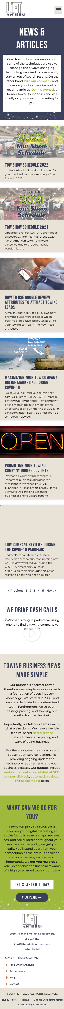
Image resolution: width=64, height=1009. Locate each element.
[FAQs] (7, 977)
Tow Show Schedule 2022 (26, 165)
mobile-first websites (20, 772)
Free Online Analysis (22, 964)
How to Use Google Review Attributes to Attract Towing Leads (31, 302)
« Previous (15, 590)
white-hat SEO (48, 772)
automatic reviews (45, 776)
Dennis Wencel (42, 89)
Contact (14, 983)
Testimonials (17, 971)
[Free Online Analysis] (7, 965)
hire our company (37, 81)
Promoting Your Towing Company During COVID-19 (27, 468)
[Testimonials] (7, 971)
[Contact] (7, 984)
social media (30, 780)
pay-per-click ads (16, 776)
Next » (51, 590)
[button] (58, 10)
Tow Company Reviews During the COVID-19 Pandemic (30, 547)
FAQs (13, 977)
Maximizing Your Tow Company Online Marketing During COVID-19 (31, 382)
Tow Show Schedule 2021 (26, 227)
